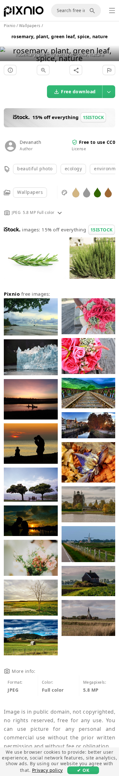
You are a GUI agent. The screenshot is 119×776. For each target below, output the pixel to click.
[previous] (7, 46)
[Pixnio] (23, 12)
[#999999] (87, 192)
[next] (112, 46)
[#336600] (97, 192)
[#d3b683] (76, 192)
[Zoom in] (43, 70)
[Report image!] (108, 70)
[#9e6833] (108, 192)
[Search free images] (93, 10)
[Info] (10, 70)
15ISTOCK (101, 230)
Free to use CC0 (97, 142)
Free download (78, 91)
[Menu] (112, 10)
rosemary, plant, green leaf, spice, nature (59, 36)
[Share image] (75, 70)
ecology (73, 169)
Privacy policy (47, 770)
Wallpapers (30, 192)
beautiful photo (35, 169)
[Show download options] (108, 91)
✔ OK (83, 770)
